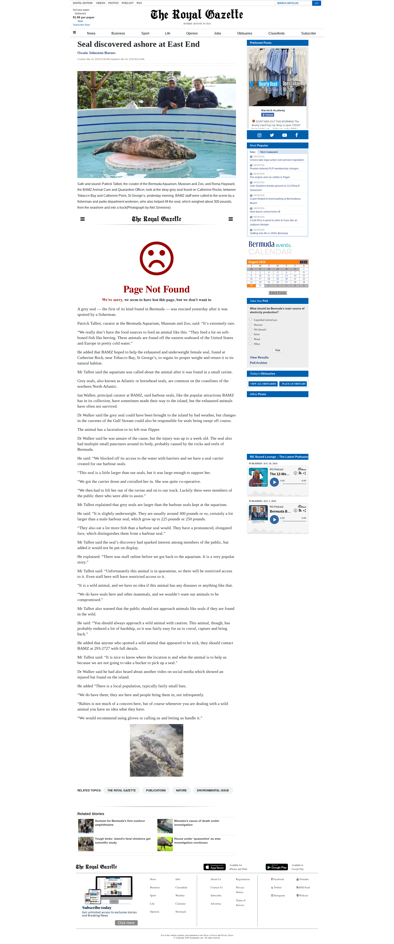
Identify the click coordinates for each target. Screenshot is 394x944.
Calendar (180, 903)
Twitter (277, 887)
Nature (181, 790)
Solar (257, 334)
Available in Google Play (298, 866)
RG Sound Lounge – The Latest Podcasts (279, 456)
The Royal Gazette (122, 790)
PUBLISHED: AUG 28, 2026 (263, 463)
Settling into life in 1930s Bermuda (269, 233)
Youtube (304, 879)
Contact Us (217, 887)
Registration (243, 879)
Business (118, 33)
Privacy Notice (240, 889)
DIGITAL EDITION (83, 3)
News (91, 33)
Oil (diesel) (260, 329)
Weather (179, 895)
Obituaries (244, 33)
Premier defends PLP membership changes (274, 168)
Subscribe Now (81, 24)
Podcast (303, 895)
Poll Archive (258, 362)
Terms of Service (240, 902)
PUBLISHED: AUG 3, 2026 (262, 501)
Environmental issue (213, 790)
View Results (259, 357)
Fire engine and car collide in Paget (270, 177)
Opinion (192, 33)
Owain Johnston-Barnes (96, 53)
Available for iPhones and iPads (238, 866)
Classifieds (276, 33)
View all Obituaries (263, 383)
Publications (156, 790)
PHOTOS (113, 3)
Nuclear (258, 325)
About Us (216, 879)
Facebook (278, 879)
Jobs (217, 33)
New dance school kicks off (265, 211)
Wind (257, 339)
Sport (145, 33)
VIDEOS (100, 3)
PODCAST (128, 3)
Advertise (216, 903)
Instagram (279, 895)
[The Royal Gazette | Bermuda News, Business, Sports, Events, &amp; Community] (197, 15)
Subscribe (308, 33)
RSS (139, 3)
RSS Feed (304, 887)
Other (257, 344)
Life (167, 33)
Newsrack (180, 911)
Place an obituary (294, 383)
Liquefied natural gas (265, 320)
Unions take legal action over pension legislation (277, 160)
